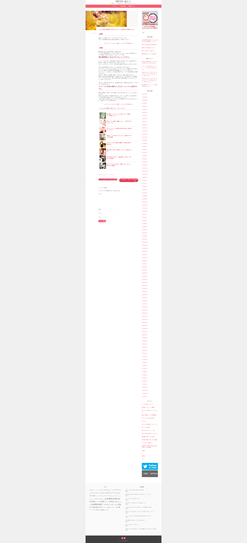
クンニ (101, 496)
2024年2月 (144, 124)
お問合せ (143, 456)
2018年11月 (144, 319)
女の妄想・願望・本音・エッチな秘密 (149, 439)
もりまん (107, 490)
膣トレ (110, 507)
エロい (97, 493)
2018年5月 (144, 337)
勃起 (118, 499)
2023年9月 (144, 140)
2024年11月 (144, 97)
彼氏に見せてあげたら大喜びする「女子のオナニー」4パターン (138, 494)
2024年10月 (144, 100)
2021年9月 (144, 214)
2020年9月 (144, 251)
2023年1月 (144, 165)
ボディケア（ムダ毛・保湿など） (148, 418)
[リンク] (125, 538)
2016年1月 (144, 384)
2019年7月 (144, 294)
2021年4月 (144, 229)
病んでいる (105, 507)
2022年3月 (144, 195)
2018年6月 (144, 334)
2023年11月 (144, 134)
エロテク (103, 493)
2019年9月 (144, 288)
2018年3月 (144, 344)
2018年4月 (144, 341)
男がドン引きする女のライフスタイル (149, 433)
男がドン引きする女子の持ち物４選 (149, 44)
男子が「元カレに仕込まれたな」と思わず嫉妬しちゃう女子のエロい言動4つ (141, 528)
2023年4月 (144, 155)
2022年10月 (144, 174)
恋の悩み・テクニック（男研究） (108, 174)
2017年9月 (144, 359)
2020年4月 (144, 266)
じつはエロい (96, 490)
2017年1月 (144, 381)
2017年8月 (144, 362)
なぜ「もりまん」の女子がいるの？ (133, 498)
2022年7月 (144, 183)
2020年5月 (144, 263)
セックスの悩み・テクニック (148, 404)
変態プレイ (105, 501)
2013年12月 (144, 387)
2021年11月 (144, 208)
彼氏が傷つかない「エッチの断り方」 (149, 53)
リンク (143, 459)
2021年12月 (144, 205)
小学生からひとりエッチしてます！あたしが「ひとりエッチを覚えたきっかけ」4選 (149, 74)
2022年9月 (144, 177)
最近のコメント (132, 6)
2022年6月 (144, 186)
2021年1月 (144, 239)
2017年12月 (144, 353)
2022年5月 (144, 189)
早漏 (119, 504)
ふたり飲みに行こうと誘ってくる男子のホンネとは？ (129, 180)
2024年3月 (144, 121)
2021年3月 (144, 232)
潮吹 (94, 507)
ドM (112, 496)
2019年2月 (144, 310)
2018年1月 (144, 350)
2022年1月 (144, 202)
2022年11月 (144, 171)
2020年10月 (144, 248)
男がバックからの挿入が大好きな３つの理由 (135, 490)
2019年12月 (144, 279)
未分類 (143, 450)
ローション (99, 499)
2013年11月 (144, 390)
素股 (108, 507)
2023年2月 (144, 161)
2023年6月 (144, 149)
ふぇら (101, 490)
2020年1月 (144, 276)
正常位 (91, 507)
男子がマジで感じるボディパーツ (148, 47)
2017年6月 (144, 365)
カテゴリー (115, 6)
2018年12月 (144, 316)
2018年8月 (144, 328)
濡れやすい (99, 507)
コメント (100, 193)
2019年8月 (144, 291)
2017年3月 (144, 374)
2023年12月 (144, 131)
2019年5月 (144, 300)
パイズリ (116, 496)
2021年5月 (144, 226)
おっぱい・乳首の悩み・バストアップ (149, 424)
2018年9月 (144, 325)
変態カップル (96, 501)
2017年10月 (144, 356)
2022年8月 (144, 180)
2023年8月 (144, 143)
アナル (116, 490)
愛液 (96, 504)
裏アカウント (114, 507)
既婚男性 (116, 504)
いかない (91, 490)
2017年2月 (144, 378)
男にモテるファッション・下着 (148, 430)
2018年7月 (144, 331)
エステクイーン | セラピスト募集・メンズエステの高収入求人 (118, 43)
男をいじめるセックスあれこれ (148, 50)
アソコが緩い (112, 490)
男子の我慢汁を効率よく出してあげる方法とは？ (135, 520)
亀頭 (110, 499)
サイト (100, 217)
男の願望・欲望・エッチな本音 (148, 436)
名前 (99, 209)
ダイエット (144, 421)
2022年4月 (144, 192)
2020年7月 (144, 257)
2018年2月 (144, 347)
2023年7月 (144, 146)
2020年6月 (144, 260)
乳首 (106, 499)
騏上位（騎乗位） (101, 510)
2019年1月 (144, 313)
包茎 (90, 501)
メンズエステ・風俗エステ (147, 442)
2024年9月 (144, 103)
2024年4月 (144, 118)
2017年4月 (144, 371)
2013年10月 (144, 393)
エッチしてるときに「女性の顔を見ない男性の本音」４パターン (139, 515)
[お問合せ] (122, 538)
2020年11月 (144, 245)
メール (100, 213)
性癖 (92, 504)
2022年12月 (144, 168)
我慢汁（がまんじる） (106, 504)
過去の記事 (123, 6)
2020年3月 (144, 270)
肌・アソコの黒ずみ (146, 427)
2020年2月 (144, 273)
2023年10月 (144, 137)
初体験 (115, 499)
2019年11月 (144, 282)
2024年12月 (144, 94)
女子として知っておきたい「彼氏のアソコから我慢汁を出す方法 (139, 507)
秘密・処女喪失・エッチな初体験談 (149, 415)
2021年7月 (144, 220)
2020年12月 (144, 242)
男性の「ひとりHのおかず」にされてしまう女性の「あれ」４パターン (140, 511)
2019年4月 (144, 303)
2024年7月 (144, 109)
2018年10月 (144, 322)
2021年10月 (144, 211)
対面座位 (111, 501)
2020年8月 (144, 254)
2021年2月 (144, 236)
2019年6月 (144, 297)
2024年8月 (144, 106)
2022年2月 (144, 198)
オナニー (110, 493)
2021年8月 (144, 217)
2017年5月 (144, 368)
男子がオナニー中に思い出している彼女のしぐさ (135, 502)
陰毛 (117, 507)
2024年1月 (144, 128)
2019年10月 (144, 285)
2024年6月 (144, 112)
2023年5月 (144, 152)
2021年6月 (144, 223)
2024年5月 (144, 115)
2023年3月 (144, 158)
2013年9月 (144, 396)
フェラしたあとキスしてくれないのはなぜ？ (108, 179)
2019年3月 (144, 307)
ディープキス (108, 496)
